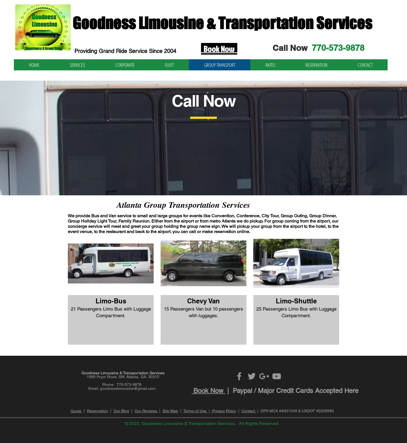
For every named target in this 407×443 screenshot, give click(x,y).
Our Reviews (146, 411)
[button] (111, 290)
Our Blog (121, 411)
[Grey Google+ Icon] (264, 376)
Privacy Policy (223, 411)
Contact (248, 411)
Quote (77, 411)
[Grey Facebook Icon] (239, 376)
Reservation (97, 411)
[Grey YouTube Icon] (276, 376)
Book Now (208, 390)
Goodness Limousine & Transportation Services (222, 22)
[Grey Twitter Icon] (251, 376)
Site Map (170, 411)
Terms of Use (195, 411)
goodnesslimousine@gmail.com (128, 388)
